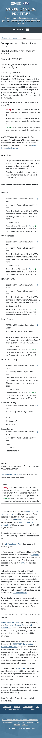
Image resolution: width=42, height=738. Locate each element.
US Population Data (13, 544)
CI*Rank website (20, 592)
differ (23, 563)
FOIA (37, 707)
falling (31, 226)
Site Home (7, 707)
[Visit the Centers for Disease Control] (26, 2)
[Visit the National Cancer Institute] (16, 2)
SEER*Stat (18, 519)
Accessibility (27, 707)
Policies (17, 707)
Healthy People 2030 (10, 622)
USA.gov (25, 725)
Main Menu (18, 29)
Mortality (7, 38)
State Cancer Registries (11, 474)
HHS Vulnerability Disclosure (15, 709)
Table (15, 38)
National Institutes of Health (14, 722)
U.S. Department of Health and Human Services (20, 720)
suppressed (20, 668)
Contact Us (34, 709)
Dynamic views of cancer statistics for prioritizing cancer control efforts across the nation (21, 21)
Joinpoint (35, 554)
